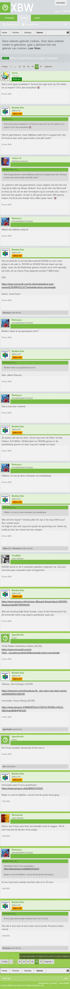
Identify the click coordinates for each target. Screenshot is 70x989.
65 (33, 66)
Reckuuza (16, 218)
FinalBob (16, 556)
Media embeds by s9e (35, 985)
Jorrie (15, 73)
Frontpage (9, 18)
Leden (37, 18)
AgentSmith (7, 729)
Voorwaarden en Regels (47, 983)
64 (28, 66)
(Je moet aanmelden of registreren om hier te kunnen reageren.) (44, 956)
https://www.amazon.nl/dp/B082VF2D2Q (22, 788)
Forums (24, 18)
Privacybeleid (64, 983)
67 (41, 66)
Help (66, 978)
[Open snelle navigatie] (67, 32)
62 (20, 66)
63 (24, 66)
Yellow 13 (16, 158)
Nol (4, 766)
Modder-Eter (18, 108)
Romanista (17, 815)
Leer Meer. (34, 48)
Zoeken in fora (12, 24)
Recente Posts (31, 24)
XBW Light (6, 978)
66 (37, 67)
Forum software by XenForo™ (13, 985)
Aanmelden (60, 3)
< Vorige (4, 66)
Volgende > (48, 66)
